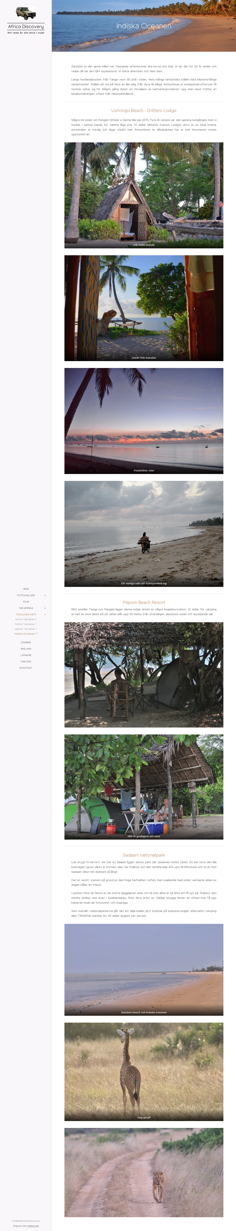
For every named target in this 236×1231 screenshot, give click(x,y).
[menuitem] (26, 589)
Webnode (33, 1225)
